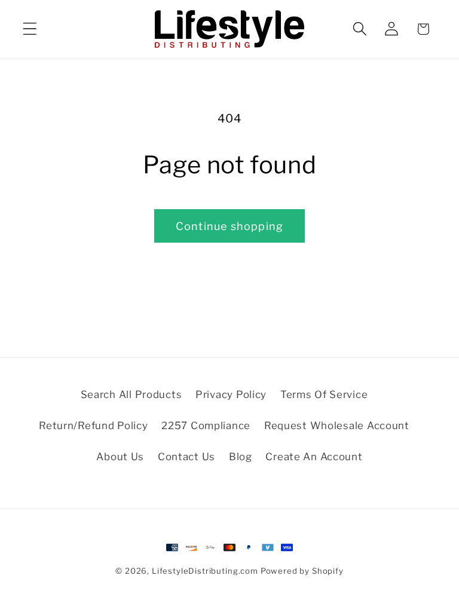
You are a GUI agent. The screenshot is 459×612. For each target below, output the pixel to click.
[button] (30, 29)
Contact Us (186, 457)
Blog (240, 457)
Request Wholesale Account (336, 426)
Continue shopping (229, 226)
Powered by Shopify (302, 571)
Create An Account (313, 457)
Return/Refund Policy (93, 426)
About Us (120, 457)
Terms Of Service (324, 394)
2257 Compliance (205, 426)
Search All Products (131, 394)
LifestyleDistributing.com (205, 571)
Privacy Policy (231, 394)
